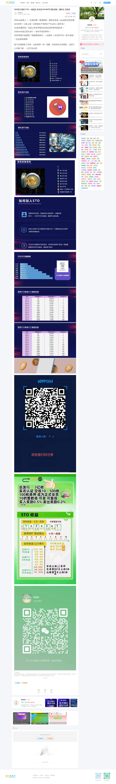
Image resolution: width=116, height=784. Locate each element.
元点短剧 (90, 170)
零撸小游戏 (98, 174)
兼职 (93, 143)
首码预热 (89, 174)
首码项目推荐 (84, 188)
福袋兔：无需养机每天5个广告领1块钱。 (96, 95)
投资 (98, 158)
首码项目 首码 (99, 140)
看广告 (99, 149)
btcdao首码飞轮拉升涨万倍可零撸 (95, 120)
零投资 (91, 181)
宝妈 (82, 185)
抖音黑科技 (92, 163)
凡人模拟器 (89, 167)
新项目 (86, 145)
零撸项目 (89, 140)
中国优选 (90, 183)
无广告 (83, 154)
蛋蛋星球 (83, 174)
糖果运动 (90, 179)
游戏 (100, 143)
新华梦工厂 (84, 179)
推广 (89, 161)
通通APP (96, 156)
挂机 (99, 145)
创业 (82, 147)
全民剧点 (83, 163)
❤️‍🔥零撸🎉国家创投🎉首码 (95, 100)
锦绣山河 (99, 185)
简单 (99, 152)
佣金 (91, 165)
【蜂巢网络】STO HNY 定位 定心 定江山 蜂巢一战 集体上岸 (92, 35)
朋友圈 (18, 682)
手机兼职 (91, 176)
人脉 (92, 161)
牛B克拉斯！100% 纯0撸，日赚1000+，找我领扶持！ (95, 76)
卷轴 (91, 147)
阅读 (88, 163)
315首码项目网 (46, 777)
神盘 (98, 163)
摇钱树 (98, 183)
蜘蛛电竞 (96, 181)
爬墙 (96, 161)
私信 (74, 13)
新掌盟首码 (84, 161)
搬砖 (95, 172)
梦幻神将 (93, 185)
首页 (95, 138)
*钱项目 (86, 147)
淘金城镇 (83, 165)
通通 (82, 156)
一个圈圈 (94, 149)
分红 (96, 143)
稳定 (82, 149)
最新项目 (88, 158)
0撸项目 (83, 158)
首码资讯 (94, 145)
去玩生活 (99, 154)
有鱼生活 (83, 167)
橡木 (91, 172)
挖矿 (89, 185)
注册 (51, 738)
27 (23, 702)
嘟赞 (86, 185)
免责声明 (47, 775)
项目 (90, 143)
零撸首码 (83, 140)
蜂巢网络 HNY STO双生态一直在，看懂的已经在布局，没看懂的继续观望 (92, 37)
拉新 (82, 172)
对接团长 (97, 176)
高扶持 (86, 176)
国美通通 (95, 170)
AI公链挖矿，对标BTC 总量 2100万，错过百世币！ (95, 88)
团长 (82, 176)
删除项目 (53, 775)
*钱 (86, 143)
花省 (100, 181)
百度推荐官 (99, 172)
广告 (82, 145)
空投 (101, 163)
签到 (93, 174)
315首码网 (83, 170)
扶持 (90, 149)
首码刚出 (95, 147)
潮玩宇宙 (92, 152)
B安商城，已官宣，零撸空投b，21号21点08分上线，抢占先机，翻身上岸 (96, 127)
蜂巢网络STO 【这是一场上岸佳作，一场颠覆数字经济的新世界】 (92, 39)
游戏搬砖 (94, 158)
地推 (99, 170)
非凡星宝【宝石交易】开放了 (95, 114)
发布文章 (108, 2)
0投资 (94, 179)
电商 (94, 183)
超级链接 (87, 156)
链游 (88, 165)
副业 (93, 140)
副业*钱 (83, 181)
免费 (90, 145)
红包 (87, 181)
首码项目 (25, 682)
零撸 (88, 138)
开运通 (98, 179)
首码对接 (93, 154)
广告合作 (41, 775)
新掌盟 (86, 149)
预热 (96, 152)
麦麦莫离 (20, 12)
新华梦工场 (84, 183)
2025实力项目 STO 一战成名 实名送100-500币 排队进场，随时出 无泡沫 (42, 9)
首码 (91, 138)
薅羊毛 (94, 167)
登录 (41, 738)
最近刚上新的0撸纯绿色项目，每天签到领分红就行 (95, 107)
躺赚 (99, 161)
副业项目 (87, 172)
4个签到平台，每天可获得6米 (95, 82)
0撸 (97, 138)
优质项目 (96, 165)
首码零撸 (83, 152)
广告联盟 (88, 154)
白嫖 (99, 147)
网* (87, 152)
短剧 (91, 156)
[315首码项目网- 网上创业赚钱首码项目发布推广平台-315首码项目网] (10, 776)
